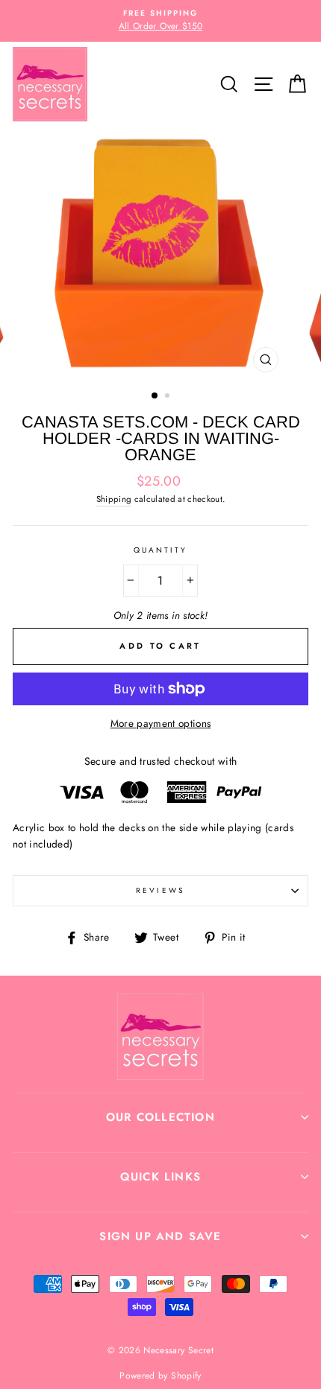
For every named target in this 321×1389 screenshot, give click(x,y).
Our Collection (160, 1117)
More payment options (160, 723)
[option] (160, 20)
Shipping (114, 499)
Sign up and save (160, 1236)
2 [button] (168, 397)
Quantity (160, 550)
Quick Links (160, 1177)
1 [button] (155, 396)
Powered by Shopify (160, 1375)
